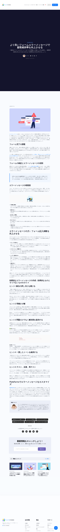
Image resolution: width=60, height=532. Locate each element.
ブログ (26, 528)
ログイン (49, 4)
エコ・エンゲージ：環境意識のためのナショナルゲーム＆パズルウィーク (29, 474)
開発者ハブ (49, 525)
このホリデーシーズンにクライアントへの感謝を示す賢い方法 (14, 474)
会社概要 (26, 523)
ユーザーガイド (49, 523)
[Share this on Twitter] (23, 431)
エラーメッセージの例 (29, 422)
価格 (43, 4)
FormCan (7, 525)
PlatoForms (12, 387)
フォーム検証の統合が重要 (33, 166)
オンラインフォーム (13, 134)
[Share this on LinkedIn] (34, 56)
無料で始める (55, 4)
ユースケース (32, 4)
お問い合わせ (27, 525)
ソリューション (26, 4)
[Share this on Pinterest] (37, 431)
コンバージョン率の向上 (31, 419)
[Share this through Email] (33, 431)
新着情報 (37, 525)
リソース (40, 4)
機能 (37, 528)
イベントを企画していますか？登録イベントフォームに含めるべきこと (43, 474)
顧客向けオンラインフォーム (18, 422)
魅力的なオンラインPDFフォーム (18, 419)
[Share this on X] (32, 56)
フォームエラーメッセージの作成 (41, 422)
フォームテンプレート (50, 528)
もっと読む (47, 458)
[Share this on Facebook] (36, 56)
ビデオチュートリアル (50, 530)
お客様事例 (37, 523)
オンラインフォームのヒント (42, 419)
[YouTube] (31, 56)
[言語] (45, 5)
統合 (37, 4)
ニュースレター (27, 530)
